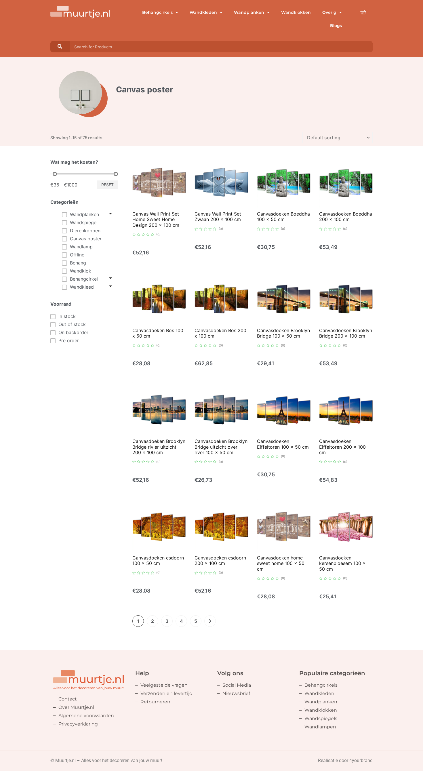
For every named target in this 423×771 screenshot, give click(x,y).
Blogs (336, 25)
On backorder (73, 332)
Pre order (68, 340)
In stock (67, 316)
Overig (329, 12)
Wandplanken (249, 12)
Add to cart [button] (160, 207)
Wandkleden (203, 12)
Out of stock (72, 324)
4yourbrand (361, 760)
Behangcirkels (157, 12)
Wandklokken (296, 12)
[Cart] (363, 12)
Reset (107, 184)
